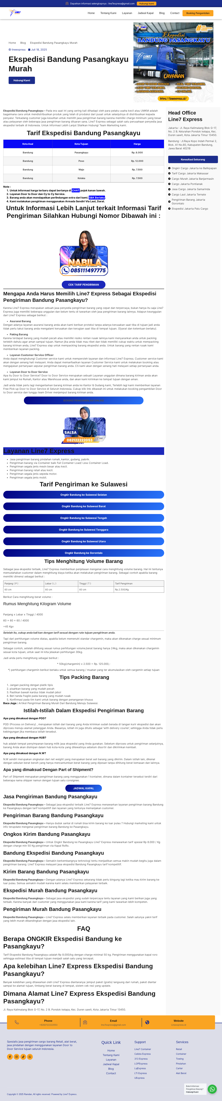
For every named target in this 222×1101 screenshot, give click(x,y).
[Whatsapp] (30, 1057)
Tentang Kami (108, 13)
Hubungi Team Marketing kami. (107, 125)
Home (91, 13)
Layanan (127, 13)
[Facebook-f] (10, 1057)
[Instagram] (17, 1057)
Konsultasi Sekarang (193, 159)
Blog (162, 13)
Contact (174, 13)
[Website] (147, 1022)
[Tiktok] (23, 1057)
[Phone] (17, 1022)
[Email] (85, 1022)
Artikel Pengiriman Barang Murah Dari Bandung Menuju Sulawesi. (58, 703)
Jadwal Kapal (146, 13)
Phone (48, 1020)
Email (113, 1020)
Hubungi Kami (21, 80)
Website (179, 1020)
